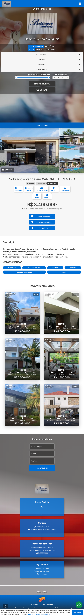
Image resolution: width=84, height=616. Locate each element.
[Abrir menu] (80, 4)
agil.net (50, 604)
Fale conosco (42, 574)
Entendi (77, 613)
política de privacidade (34, 614)
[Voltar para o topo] (5, 606)
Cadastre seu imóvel (42, 568)
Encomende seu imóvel (42, 571)
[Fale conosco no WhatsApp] (42, 506)
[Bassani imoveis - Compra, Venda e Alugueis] (42, 24)
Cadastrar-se (42, 468)
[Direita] (82, 150)
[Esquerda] (2, 150)
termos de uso (48, 614)
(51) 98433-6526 (43, 9)
